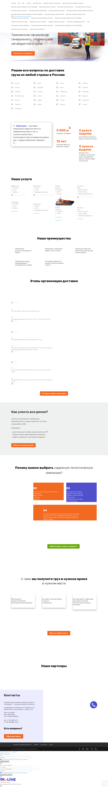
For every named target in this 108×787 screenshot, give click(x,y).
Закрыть (103, 2)
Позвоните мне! (94, 393)
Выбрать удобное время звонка (94, 406)
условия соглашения (92, 398)
